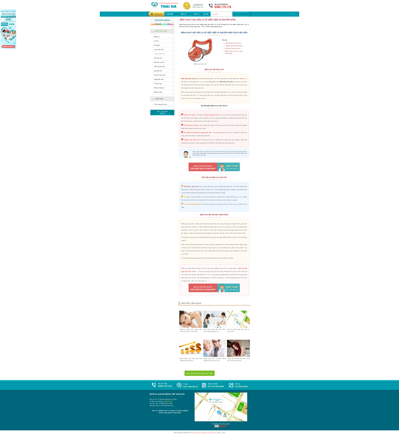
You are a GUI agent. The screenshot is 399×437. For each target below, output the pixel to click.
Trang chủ (158, 14)
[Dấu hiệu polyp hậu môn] (214, 327)
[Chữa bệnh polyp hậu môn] (238, 356)
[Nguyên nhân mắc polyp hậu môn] (190, 327)
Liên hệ (205, 14)
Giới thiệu (169, 14)
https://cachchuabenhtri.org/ (165, 405)
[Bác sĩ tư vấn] (214, 167)
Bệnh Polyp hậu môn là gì (233, 43)
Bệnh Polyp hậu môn (188, 78)
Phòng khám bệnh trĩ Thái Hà (204, 433)
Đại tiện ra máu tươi (191, 186)
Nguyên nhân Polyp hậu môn (234, 46)
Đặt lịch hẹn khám (162, 112)
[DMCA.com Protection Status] (221, 427)
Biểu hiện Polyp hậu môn (232, 48)
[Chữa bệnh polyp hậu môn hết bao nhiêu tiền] (190, 356)
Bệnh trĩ (242, 78)
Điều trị (183, 14)
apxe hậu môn (220, 132)
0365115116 (168, 401)
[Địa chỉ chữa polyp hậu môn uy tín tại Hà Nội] (238, 327)
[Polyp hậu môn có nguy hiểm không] (214, 356)
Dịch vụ (196, 14)
